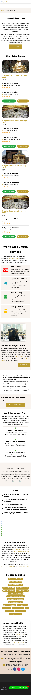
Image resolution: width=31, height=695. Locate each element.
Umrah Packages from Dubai (15, 593)
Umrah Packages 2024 (22, 590)
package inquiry (9, 101)
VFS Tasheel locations (22, 587)
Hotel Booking (16, 293)
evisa (27, 608)
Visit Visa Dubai (9, 611)
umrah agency (20, 356)
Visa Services (16, 267)
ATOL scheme (16, 550)
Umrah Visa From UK (22, 605)
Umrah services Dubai (17, 608)
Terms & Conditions (7, 566)
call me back (23, 101)
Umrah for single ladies (9, 587)
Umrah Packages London (15, 602)
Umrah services (14, 259)
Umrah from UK (6, 608)
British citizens (20, 634)
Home (2, 10)
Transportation (17, 307)
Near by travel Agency (15, 614)
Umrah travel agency (18, 642)
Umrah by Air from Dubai (15, 581)
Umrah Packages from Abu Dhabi (15, 596)
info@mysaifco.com (17, 664)
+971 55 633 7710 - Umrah (17, 654)
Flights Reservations (19, 279)
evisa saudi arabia (20, 611)
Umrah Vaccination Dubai (15, 584)
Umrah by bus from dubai (15, 578)
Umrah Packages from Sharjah (15, 599)
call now (16, 46)
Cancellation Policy (23, 566)
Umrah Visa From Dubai (9, 605)
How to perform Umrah (8, 590)
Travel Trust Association (21, 551)
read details (24, 365)
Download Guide (17, 405)
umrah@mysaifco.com (17, 658)
